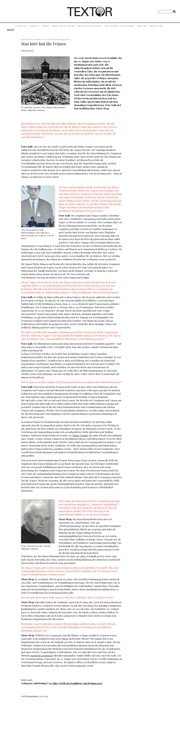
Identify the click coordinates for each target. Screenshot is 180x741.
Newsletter (156, 26)
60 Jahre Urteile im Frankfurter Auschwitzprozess (75, 683)
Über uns (142, 26)
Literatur (21, 26)
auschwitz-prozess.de (42, 655)
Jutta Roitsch (27, 50)
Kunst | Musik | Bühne (63, 26)
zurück (10, 29)
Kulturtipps (111, 26)
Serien (45, 26)
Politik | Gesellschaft (89, 26)
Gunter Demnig (80, 435)
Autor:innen (127, 26)
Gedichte (34, 26)
